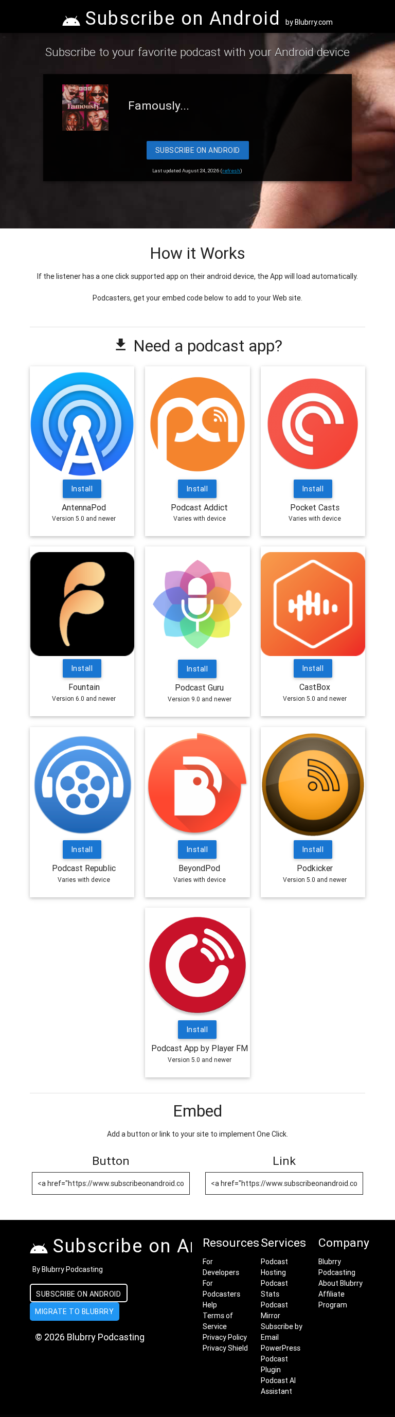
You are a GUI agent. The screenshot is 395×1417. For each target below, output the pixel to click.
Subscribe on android (78, 1294)
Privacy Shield (225, 1348)
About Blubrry (340, 1283)
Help (210, 1304)
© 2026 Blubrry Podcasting (90, 1337)
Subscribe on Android (197, 150)
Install (82, 488)
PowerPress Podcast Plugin (280, 1358)
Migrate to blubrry (74, 1311)
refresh (231, 170)
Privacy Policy (225, 1337)
